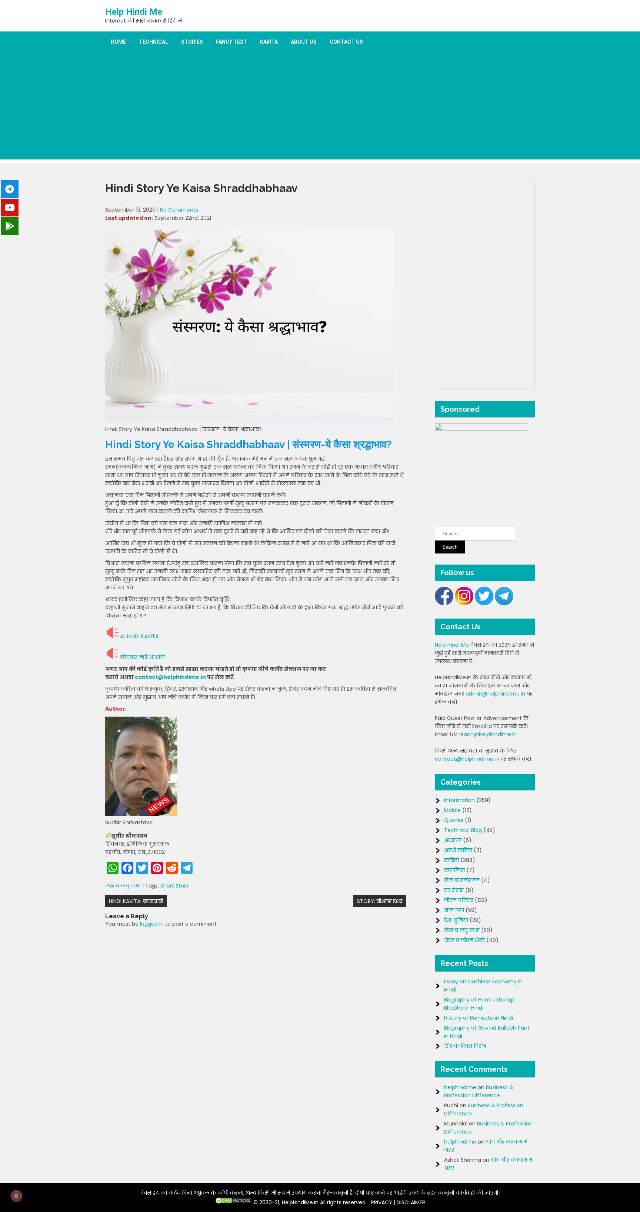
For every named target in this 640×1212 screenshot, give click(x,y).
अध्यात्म (452, 840)
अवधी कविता (458, 850)
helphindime (460, 1087)
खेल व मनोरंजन (462, 880)
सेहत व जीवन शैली (464, 940)
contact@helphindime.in (170, 677)
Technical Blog (463, 830)
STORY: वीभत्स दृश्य (379, 901)
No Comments (179, 209)
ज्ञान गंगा (454, 910)
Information (459, 800)
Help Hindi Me (133, 12)
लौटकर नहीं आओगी (142, 657)
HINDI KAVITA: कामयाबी (136, 901)
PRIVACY (381, 1202)
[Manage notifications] (16, 1196)
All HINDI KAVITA (139, 636)
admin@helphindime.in (495, 693)
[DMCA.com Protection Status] (233, 1202)
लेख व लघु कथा (123, 885)
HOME (118, 42)
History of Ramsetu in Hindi (478, 1017)
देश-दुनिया (456, 920)
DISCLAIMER (411, 1202)
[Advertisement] (320, 107)
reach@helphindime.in (488, 734)
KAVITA (269, 42)
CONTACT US (346, 42)
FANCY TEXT (231, 42)
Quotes (453, 820)
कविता (451, 860)
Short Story (174, 885)
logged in (152, 923)
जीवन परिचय (458, 900)
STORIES (192, 42)
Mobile (452, 810)
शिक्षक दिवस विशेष (465, 1046)
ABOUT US (304, 42)
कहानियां (454, 870)
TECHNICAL (153, 42)
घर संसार (454, 890)
